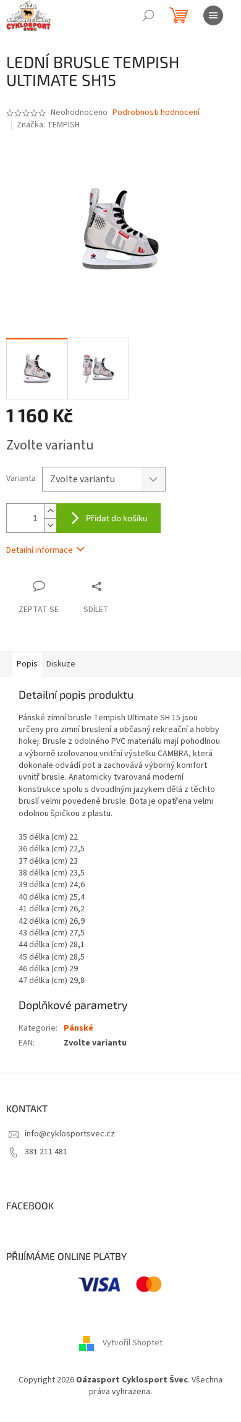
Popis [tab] (27, 664)
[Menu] (213, 15)
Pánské (78, 1028)
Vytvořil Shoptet (133, 1343)
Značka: (48, 125)
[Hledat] (148, 15)
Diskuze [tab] (60, 664)
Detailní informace (39, 550)
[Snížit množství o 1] (50, 525)
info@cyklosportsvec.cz (70, 1134)
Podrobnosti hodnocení (156, 113)
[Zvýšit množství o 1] (50, 511)
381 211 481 (46, 1152)
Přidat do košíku (117, 518)
